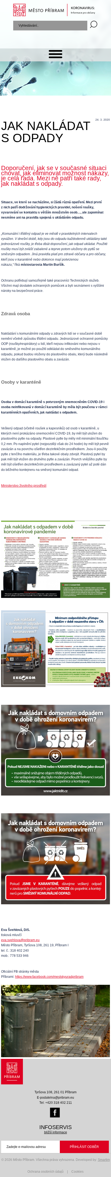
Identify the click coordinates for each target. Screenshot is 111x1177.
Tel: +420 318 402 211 (55, 1103)
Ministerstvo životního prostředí (23, 486)
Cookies (77, 1172)
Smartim (104, 1160)
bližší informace (55, 1132)
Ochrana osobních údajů (45, 1172)
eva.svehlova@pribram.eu (20, 940)
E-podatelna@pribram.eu (55, 1097)
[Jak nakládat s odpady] (55, 1056)
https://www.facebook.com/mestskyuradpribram (49, 977)
